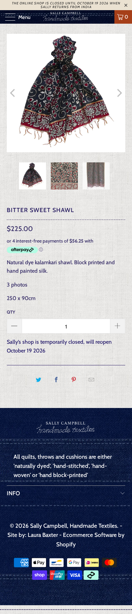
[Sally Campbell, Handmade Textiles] (66, 17)
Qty (11, 312)
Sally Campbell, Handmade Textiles (73, 525)
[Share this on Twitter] (38, 380)
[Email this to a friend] (91, 380)
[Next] (119, 93)
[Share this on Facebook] (56, 380)
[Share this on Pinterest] (74, 380)
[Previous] (13, 93)
